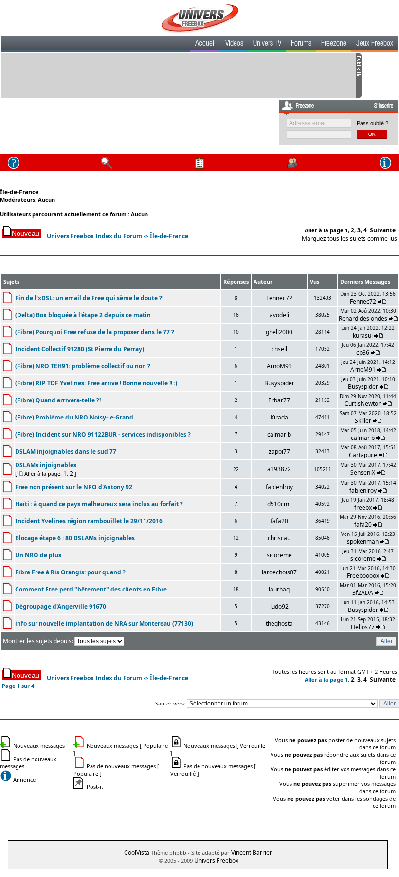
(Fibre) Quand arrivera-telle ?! (58, 400)
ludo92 (279, 606)
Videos (234, 44)
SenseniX (362, 472)
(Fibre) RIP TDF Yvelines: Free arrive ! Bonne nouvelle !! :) (96, 383)
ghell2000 (279, 332)
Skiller (363, 421)
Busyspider (279, 383)
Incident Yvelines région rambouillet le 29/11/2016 (89, 521)
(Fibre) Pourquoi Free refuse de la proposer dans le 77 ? (94, 332)
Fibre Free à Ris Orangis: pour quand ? (70, 572)
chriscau (279, 538)
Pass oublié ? (372, 123)
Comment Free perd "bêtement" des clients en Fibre (91, 589)
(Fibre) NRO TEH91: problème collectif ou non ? (82, 366)
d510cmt (279, 504)
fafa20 (279, 521)
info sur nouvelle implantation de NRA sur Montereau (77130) (104, 623)
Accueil (205, 44)
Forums (301, 44)
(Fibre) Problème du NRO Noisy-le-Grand (74, 417)
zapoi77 (279, 451)
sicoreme (279, 555)
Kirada (279, 417)
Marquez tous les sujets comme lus (349, 238)
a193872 (279, 469)
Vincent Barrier (251, 852)
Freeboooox (363, 576)
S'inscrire (383, 106)
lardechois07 (279, 572)
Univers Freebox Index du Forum (94, 236)
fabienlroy (279, 487)
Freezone (333, 44)
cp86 (362, 352)
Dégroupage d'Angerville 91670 (60, 606)
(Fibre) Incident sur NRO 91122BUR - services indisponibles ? (103, 434)
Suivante (383, 230)
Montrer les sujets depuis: (38, 641)
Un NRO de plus (38, 555)
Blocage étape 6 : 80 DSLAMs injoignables (75, 538)
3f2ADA (362, 593)
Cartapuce (363, 455)
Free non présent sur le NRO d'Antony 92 (73, 487)
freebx (363, 507)
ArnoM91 (279, 366)
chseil (279, 349)
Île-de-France (19, 192)
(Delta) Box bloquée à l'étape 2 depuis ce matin (83, 315)
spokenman (363, 541)
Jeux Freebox (374, 44)
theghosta (279, 623)
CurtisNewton (363, 404)
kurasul (363, 335)
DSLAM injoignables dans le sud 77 (65, 451)
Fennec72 (279, 298)
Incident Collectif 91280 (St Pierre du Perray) (79, 349)
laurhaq (279, 589)
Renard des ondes (363, 318)
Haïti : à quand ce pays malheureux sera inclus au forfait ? (99, 504)
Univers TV (267, 44)
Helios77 (363, 627)
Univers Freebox (216, 861)
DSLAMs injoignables (45, 465)
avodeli (279, 315)
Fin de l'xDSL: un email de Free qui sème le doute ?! (89, 298)
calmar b (279, 434)
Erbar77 (279, 400)
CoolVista (136, 852)
